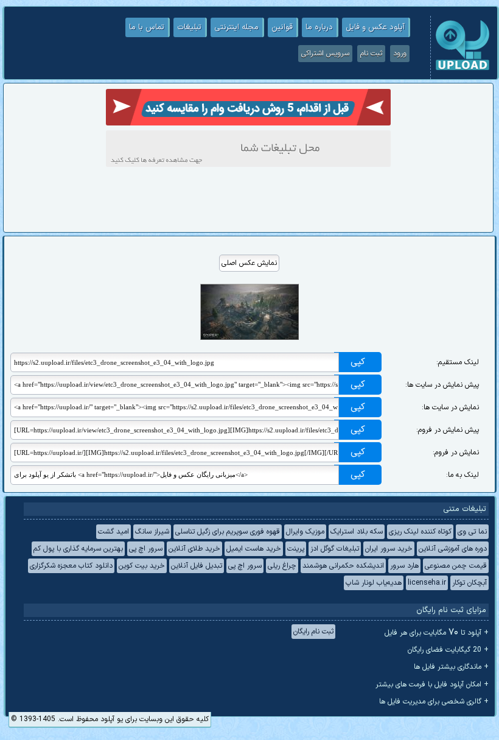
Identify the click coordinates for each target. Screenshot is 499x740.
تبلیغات (189, 27)
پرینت (295, 548)
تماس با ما (146, 27)
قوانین (282, 27)
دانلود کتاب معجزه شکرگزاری (71, 565)
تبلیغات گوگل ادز (334, 548)
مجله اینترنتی (236, 27)
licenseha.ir (427, 582)
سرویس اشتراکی (325, 53)
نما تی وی (472, 531)
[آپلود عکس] (462, 69)
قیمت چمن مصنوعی (456, 565)
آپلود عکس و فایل (375, 27)
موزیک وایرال (305, 531)
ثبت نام (371, 53)
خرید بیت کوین (142, 565)
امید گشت (113, 531)
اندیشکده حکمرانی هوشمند (343, 565)
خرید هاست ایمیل (253, 548)
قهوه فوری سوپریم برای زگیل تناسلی (227, 531)
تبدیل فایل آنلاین (196, 565)
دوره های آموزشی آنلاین (453, 548)
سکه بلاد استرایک (356, 531)
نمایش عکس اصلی (249, 263)
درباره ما (319, 27)
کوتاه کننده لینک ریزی (420, 531)
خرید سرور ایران (389, 548)
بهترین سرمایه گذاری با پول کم (78, 548)
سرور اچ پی (145, 548)
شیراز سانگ (152, 531)
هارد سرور (404, 565)
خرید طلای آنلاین (194, 548)
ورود (400, 53)
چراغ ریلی (282, 565)
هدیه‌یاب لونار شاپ (374, 582)
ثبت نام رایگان (313, 631)
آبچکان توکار (469, 582)
